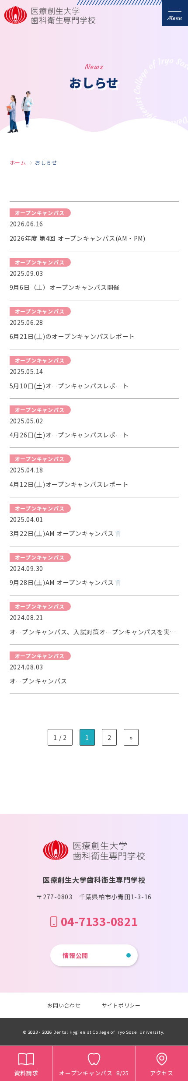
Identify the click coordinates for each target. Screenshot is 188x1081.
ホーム (18, 162)
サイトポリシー (121, 1005)
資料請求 (26, 1073)
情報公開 (75, 955)
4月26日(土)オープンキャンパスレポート (69, 434)
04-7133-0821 (99, 921)
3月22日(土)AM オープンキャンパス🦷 (66, 533)
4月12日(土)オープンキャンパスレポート (69, 484)
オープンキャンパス (38, 680)
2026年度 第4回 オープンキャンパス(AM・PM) (78, 238)
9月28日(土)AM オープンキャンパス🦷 (66, 582)
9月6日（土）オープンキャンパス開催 (65, 287)
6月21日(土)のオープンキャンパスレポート (73, 336)
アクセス (162, 1073)
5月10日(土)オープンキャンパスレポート (69, 385)
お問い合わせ (64, 1005)
